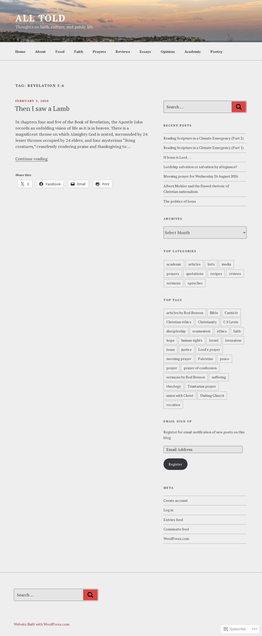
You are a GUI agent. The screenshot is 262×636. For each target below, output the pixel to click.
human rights (191, 340)
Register (175, 464)
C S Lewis (230, 321)
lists (211, 264)
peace (224, 358)
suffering (219, 377)
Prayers (99, 51)
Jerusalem (233, 340)
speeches (195, 283)
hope (170, 340)
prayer (171, 367)
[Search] (239, 106)
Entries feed (173, 519)
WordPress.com (176, 538)
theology (173, 386)
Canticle (231, 312)
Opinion (168, 51)
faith (237, 331)
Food (60, 51)
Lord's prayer (209, 349)
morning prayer (178, 358)
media (226, 264)
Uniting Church (212, 395)
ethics (222, 331)
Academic (192, 51)
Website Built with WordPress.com (41, 624)
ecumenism (201, 331)
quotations (194, 273)
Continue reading (31, 158)
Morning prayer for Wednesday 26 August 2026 (200, 176)
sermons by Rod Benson (185, 377)
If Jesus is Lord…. (177, 157)
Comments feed (176, 529)
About (40, 51)
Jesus (170, 349)
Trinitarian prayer (202, 386)
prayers (173, 273)
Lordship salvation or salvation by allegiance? (200, 166)
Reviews (123, 51)
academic (174, 264)
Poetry (216, 51)
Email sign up (177, 421)
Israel (214, 340)
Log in (168, 509)
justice (186, 349)
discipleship (176, 331)
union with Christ (179, 395)
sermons (174, 283)
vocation (173, 404)
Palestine (205, 358)
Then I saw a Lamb (42, 108)
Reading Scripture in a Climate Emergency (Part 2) (203, 138)
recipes (216, 273)
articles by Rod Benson (184, 312)
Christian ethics (178, 321)
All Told (40, 18)
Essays (145, 51)
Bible (214, 312)
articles (194, 264)
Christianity (207, 321)
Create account (175, 500)
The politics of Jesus (179, 201)
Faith (78, 51)
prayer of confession (200, 367)
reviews (235, 273)
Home (20, 51)
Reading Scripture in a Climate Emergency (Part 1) (203, 147)
